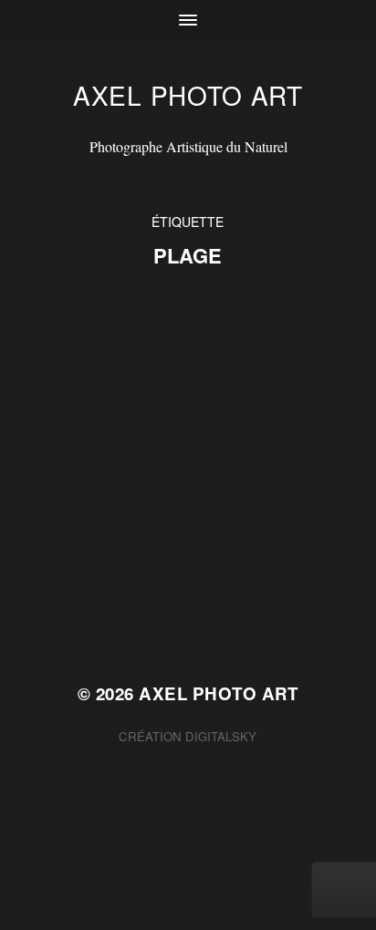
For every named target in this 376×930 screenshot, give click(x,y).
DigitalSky (220, 736)
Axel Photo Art (188, 95)
